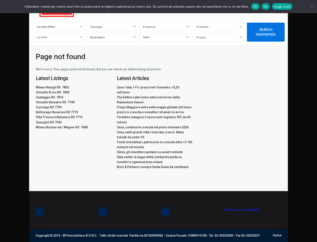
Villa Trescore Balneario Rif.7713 (59, 117)
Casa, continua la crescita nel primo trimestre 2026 (153, 127)
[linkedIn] (165, 211)
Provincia (149, 26)
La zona (42, 37)
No (266, 6)
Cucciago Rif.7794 (49, 107)
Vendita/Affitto (46, 26)
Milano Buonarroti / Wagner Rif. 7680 (62, 127)
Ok (255, 6)
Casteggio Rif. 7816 (49, 97)
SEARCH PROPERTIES (266, 32)
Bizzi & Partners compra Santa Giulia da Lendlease (152, 167)
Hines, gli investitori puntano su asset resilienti (150, 152)
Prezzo (201, 37)
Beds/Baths (97, 37)
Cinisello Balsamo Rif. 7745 (55, 102)
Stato (146, 37)
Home (277, 235)
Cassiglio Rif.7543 (49, 122)
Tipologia (96, 26)
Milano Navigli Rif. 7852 (52, 87)
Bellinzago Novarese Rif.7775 (57, 112)
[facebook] (39, 211)
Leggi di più (282, 6)
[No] (311, 6)
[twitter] (102, 211)
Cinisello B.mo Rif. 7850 (52, 92)
